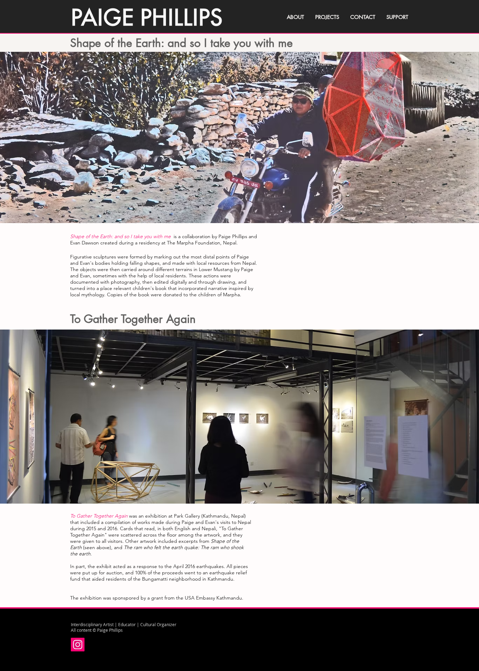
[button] (239, 139)
